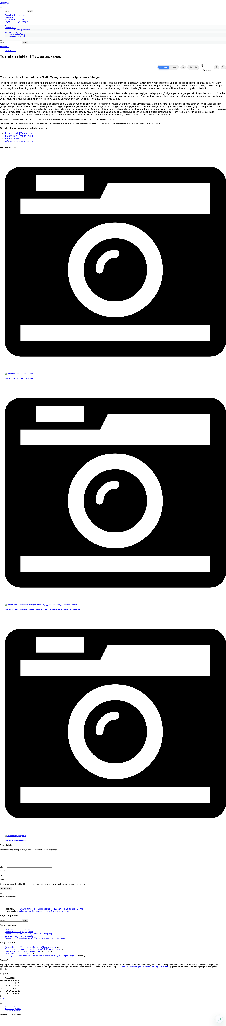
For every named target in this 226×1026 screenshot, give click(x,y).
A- (191, 67)
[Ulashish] (216, 67)
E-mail (3, 875)
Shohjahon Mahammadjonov (44, 947)
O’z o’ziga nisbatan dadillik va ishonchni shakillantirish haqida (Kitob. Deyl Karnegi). (40, 956)
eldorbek (56, 949)
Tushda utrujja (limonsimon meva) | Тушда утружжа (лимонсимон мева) (35, 938)
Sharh (3, 867)
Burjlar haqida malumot (14, 19)
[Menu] (1, 7)
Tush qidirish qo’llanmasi (15, 15)
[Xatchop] (202, 65)
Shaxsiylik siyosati (17, 36)
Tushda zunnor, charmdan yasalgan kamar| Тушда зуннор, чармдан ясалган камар (42, 609)
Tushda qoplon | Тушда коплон (19, 378)
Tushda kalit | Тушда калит (19, 136)
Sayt (2, 880)
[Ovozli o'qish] (183, 67)
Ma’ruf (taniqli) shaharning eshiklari (19, 141)
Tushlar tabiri (10, 17)
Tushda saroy (12, 138)
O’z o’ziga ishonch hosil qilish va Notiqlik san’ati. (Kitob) (28, 949)
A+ (196, 67)
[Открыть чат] (219, 1019)
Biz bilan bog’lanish (17, 34)
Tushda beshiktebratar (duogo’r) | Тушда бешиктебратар (28, 934)
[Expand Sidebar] (1, 893)
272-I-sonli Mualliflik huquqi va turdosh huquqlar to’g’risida (143, 967)
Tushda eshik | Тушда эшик (19, 133)
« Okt (2, 999)
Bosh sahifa (10, 26)
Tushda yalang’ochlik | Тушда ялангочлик (22, 951)
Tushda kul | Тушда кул (15, 840)
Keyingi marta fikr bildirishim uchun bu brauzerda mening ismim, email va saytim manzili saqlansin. (44, 884)
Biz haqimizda (11, 32)
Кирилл (163, 67)
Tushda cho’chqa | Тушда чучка (18, 947)
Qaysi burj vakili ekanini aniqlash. (19, 936)
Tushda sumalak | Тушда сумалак (19, 932)
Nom (2, 871)
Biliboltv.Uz (4, 3)
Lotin (174, 67)
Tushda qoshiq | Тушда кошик (17, 930)
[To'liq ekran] (223, 67)
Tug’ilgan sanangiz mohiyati (16, 22)
